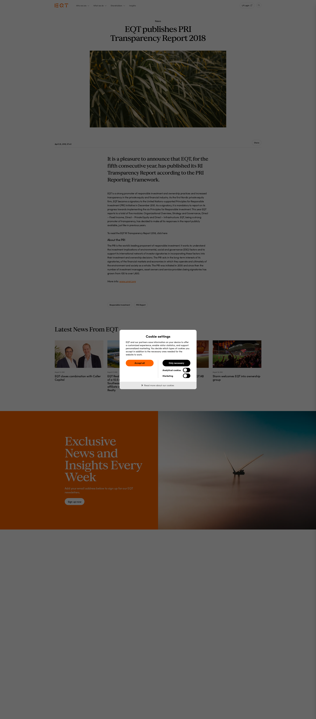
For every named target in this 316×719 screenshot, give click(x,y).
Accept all (140, 362)
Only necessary (176, 362)
